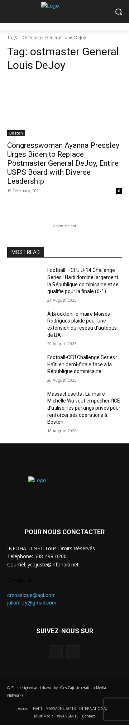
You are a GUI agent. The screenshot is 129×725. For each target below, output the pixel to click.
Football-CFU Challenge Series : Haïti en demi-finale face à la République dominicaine (82, 364)
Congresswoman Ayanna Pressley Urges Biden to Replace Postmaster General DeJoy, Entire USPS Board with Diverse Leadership (63, 163)
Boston (16, 133)
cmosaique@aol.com (31, 595)
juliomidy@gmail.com (31, 602)
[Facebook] (56, 652)
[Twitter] (73, 652)
